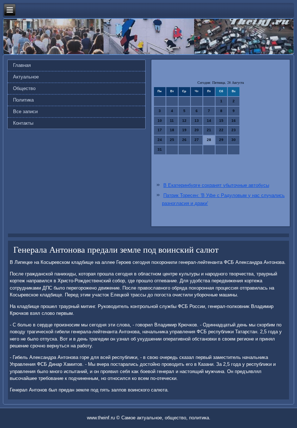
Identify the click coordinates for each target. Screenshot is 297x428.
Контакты (23, 123)
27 (196, 140)
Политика (23, 100)
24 (160, 140)
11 (172, 121)
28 (209, 140)
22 (221, 130)
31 (160, 149)
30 (233, 140)
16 (233, 121)
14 (209, 121)
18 (172, 130)
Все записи (25, 111)
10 (160, 121)
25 (172, 140)
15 (221, 121)
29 (221, 140)
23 (233, 130)
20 (196, 130)
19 (184, 130)
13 (196, 121)
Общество (24, 88)
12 (184, 121)
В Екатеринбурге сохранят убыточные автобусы (216, 185)
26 (184, 140)
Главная (22, 65)
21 (209, 130)
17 (160, 130)
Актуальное (26, 77)
